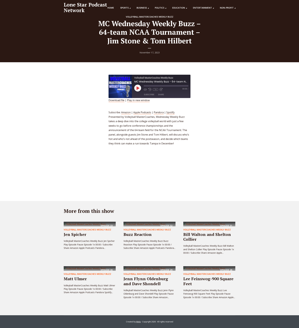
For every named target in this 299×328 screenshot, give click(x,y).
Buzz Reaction (137, 234)
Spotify (170, 112)
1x (155, 89)
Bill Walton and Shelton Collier (207, 237)
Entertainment (202, 7)
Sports (124, 7)
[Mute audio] (145, 89)
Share (161, 94)
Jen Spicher (75, 234)
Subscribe (149, 94)
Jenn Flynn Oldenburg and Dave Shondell (145, 281)
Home (110, 7)
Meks (138, 321)
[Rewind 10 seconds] (149, 89)
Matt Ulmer (75, 278)
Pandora (159, 112)
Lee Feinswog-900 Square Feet (208, 281)
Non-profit (227, 7)
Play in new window (138, 100)
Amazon (126, 112)
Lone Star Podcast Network (85, 7)
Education (178, 7)
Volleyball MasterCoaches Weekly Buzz (149, 16)
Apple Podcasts (142, 112)
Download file (116, 100)
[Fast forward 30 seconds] (161, 89)
